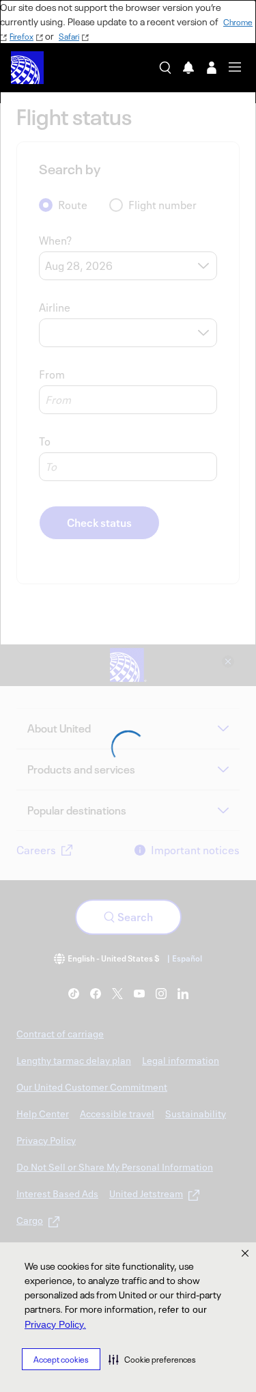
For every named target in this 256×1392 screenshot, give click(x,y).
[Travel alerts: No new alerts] (188, 67)
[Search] (165, 68)
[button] (152, 1359)
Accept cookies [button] (61, 1359)
